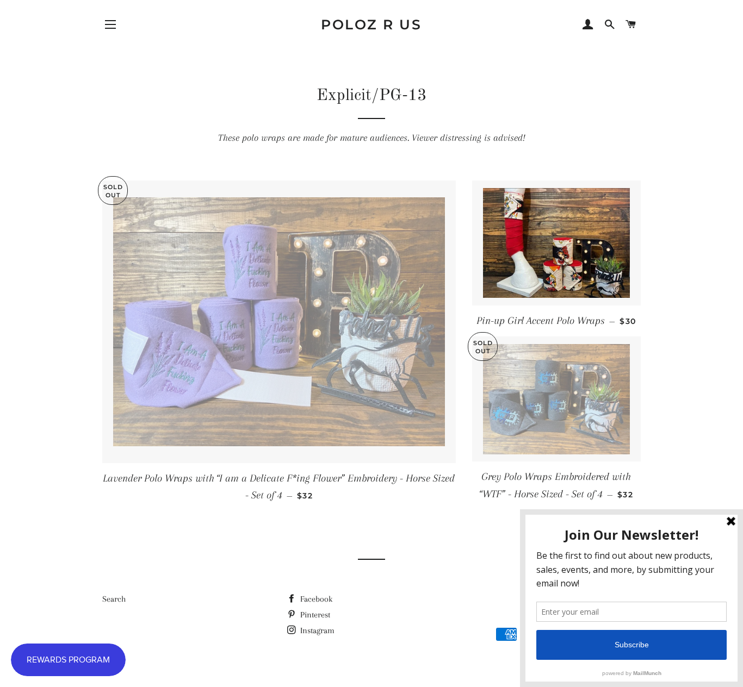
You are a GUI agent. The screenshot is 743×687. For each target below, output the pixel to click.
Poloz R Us (371, 24)
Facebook (315, 599)
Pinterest (314, 615)
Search (114, 599)
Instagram (316, 630)
